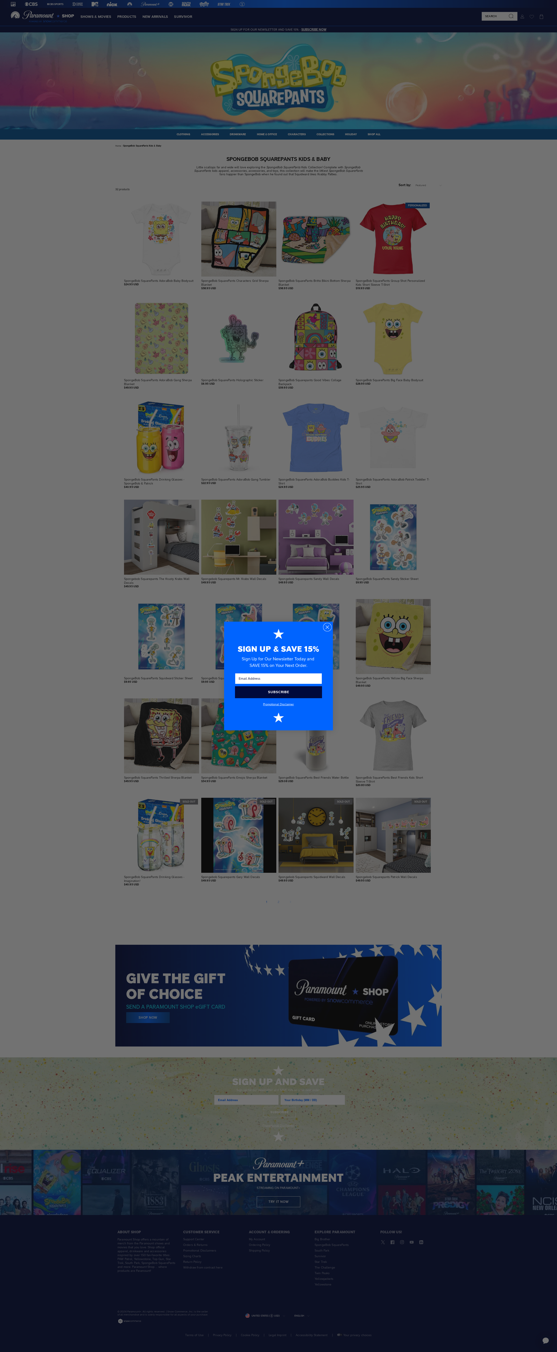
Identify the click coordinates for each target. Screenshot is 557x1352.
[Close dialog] (327, 627)
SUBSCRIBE (278, 692)
